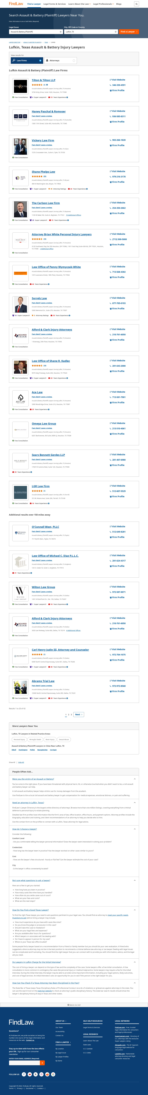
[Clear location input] (115, 31)
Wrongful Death (35, 739)
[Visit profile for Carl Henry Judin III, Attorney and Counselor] (20, 656)
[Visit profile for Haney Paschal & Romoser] (20, 118)
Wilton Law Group (43, 587)
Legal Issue (14, 27)
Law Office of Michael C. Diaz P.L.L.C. (55, 555)
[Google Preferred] (53, 1074)
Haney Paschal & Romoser (49, 111)
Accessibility (60, 1031)
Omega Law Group (44, 423)
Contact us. (30, 1040)
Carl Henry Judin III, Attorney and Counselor (60, 649)
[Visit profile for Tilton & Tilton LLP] (20, 86)
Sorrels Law (39, 298)
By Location (60, 1049)
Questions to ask (19, 918)
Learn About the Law (90, 1041)
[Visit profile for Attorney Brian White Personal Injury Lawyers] (20, 241)
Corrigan (53, 750)
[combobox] (36, 31)
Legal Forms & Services (91, 1027)
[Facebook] (24, 1074)
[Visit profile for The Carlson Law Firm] (20, 209)
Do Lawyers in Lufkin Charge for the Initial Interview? (36, 962)
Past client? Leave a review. (42, 116)
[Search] (136, 3)
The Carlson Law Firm (46, 203)
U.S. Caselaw (87, 1049)
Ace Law (37, 392)
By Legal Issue (61, 1053)
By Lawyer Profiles (62, 1057)
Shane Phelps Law (43, 171)
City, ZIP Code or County (74, 27)
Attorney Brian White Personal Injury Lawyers (62, 234)
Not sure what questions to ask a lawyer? (31, 880)
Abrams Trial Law (43, 681)
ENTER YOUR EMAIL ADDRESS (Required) (24, 1059)
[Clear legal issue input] (60, 31)
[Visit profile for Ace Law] (20, 398)
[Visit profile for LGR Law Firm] (20, 492)
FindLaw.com (120, 1027)
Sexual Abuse (64, 739)
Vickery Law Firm (43, 140)
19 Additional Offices (73, 215)
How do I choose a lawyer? (24, 829)
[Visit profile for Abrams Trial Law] (20, 687)
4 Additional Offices (73, 630)
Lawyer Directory (14, 42)
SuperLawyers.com (122, 1036)
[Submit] (42, 1062)
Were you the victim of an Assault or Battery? (33, 779)
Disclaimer (30, 1088)
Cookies (40, 1088)
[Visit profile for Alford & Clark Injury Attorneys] (20, 336)
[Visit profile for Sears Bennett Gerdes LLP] (20, 461)
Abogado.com (120, 1045)
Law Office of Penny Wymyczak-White (56, 267)
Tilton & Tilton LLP (43, 80)
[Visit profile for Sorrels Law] (20, 305)
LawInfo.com (120, 1054)
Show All (12, 762)
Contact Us (59, 1035)
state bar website (45, 991)
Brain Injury (50, 739)
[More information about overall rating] (47, 85)
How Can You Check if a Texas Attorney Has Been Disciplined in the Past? (45, 983)
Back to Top (75, 1005)
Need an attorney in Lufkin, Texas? (28, 802)
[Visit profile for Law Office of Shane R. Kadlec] (20, 367)
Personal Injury (19, 739)
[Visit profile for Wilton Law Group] (20, 593)
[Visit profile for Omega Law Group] (20, 430)
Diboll (14, 750)
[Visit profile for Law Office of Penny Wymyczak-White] (20, 273)
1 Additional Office (46, 249)
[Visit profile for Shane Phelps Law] (20, 178)
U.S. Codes (87, 1053)
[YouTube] (30, 1074)
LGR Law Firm (41, 486)
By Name (59, 1061)
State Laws (87, 1045)
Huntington (23, 750)
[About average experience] (67, 97)
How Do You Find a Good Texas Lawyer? (30, 910)
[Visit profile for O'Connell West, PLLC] (20, 533)
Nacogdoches (42, 750)
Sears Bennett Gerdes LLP (48, 455)
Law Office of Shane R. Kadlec (51, 361)
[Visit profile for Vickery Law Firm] (20, 147)
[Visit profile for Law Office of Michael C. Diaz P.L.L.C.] (20, 562)
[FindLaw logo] (17, 3)
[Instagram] (41, 1074)
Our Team (59, 1027)
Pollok (32, 750)
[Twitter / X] (35, 1074)
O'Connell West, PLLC (45, 527)
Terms (11, 1088)
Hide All (21, 762)
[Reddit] (47, 1074)
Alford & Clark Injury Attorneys (52, 329)
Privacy (20, 1088)
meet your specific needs (118, 915)
